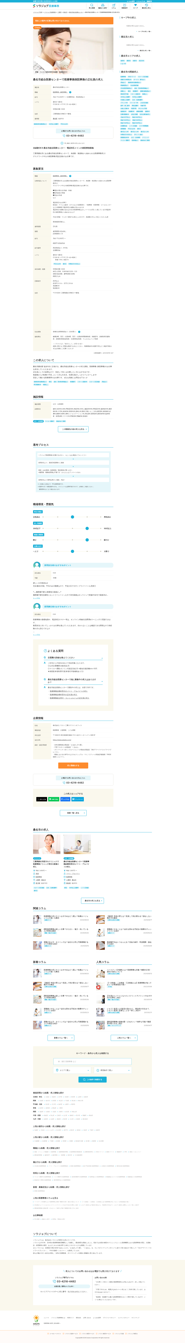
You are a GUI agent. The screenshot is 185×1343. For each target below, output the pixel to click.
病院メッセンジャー (135, 1152)
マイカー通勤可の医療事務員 (42, 1177)
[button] (73, 144)
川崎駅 (71, 1141)
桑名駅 (55, 118)
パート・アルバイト (73, 873)
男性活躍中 (135, 105)
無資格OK (123, 111)
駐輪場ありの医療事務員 (135, 1177)
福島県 (86, 1097)
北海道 (47, 1097)
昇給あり (104, 381)
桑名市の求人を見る (92, 901)
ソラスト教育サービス (104, 1333)
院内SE (70, 1155)
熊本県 (65, 1119)
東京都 (73, 1100)
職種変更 (149, 1)
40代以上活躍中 (53, 124)
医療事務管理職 (63, 1152)
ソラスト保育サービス (87, 1333)
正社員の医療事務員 (40, 1166)
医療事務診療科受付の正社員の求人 (63, 695)
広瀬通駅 (37, 1141)
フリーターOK (134, 102)
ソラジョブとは (140, 1)
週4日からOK (124, 131)
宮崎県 (78, 1119)
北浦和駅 (44, 1141)
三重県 (59, 12)
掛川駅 (88, 1141)
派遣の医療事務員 (75, 1166)
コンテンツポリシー (123, 1317)
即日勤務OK (37, 384)
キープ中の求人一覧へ (144, 31)
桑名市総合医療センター (76, 12)
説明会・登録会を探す (58, 1219)
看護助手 (119, 1152)
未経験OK (131, 111)
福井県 (60, 1104)
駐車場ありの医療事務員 (97, 1177)
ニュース (46, 1317)
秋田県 (73, 1097)
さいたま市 (50, 1130)
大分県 (72, 1119)
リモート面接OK (82, 381)
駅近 (50, 381)
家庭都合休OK (125, 137)
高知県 (91, 1115)
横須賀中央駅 (79, 1141)
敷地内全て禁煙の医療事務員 (42, 1180)
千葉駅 (52, 1141)
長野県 (73, 1104)
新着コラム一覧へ (61, 1038)
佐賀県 (52, 1119)
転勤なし (45, 384)
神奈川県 (80, 1100)
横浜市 (72, 1130)
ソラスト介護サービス (71, 1333)
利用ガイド (70, 1317)
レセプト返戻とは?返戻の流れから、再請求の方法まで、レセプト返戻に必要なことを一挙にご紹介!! (129, 1010)
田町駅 (64, 1141)
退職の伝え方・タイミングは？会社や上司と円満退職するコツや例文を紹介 (66, 943)
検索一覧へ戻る (73, 813)
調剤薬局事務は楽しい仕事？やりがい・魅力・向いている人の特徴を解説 (66, 930)
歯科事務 (54, 1155)
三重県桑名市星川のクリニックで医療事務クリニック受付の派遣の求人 (46, 864)
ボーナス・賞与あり (139, 79)
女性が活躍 (134, 114)
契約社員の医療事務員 (123, 1166)
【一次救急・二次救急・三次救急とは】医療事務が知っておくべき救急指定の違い (129, 984)
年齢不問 (143, 105)
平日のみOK (64, 124)
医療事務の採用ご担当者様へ (52, 1323)
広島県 (59, 1115)
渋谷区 (43, 1130)
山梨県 (67, 1104)
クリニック (145, 137)
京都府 (48, 1111)
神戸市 (66, 1130)
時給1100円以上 (125, 123)
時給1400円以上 (137, 117)
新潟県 (47, 1104)
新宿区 (79, 1130)
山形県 (79, 1097)
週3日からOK (135, 131)
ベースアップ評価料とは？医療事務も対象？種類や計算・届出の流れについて (129, 971)
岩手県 (60, 1097)
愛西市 (129, 60)
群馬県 (54, 1100)
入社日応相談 (144, 102)
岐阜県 (41, 1108)
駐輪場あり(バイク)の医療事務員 (115, 1177)
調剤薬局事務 (38, 1155)
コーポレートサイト (55, 1333)
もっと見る (36, 598)
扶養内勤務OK (125, 114)
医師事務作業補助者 (76, 1152)
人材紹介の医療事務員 (107, 1166)
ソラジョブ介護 (119, 1333)
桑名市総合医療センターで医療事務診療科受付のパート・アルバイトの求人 (76, 864)
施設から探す (46, 1219)
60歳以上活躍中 (125, 100)
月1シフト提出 (138, 134)
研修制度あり (124, 85)
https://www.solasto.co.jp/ (62, 740)
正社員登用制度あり (126, 88)
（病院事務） (63, 92)
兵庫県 (61, 1111)
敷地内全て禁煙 (60, 421)
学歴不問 (133, 108)
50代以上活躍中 (137, 97)
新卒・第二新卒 (125, 105)
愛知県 (54, 1108)
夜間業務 (123, 129)
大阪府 (54, 1111)
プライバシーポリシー (109, 1317)
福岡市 (98, 1130)
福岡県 (46, 1119)
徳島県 (72, 1115)
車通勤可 (72, 381)
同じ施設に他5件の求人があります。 (75, 143)
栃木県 (48, 1100)
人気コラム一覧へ (124, 1038)
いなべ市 (123, 63)
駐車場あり (135, 140)
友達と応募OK (125, 108)
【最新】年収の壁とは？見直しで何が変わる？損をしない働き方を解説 (129, 917)
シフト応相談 (133, 126)
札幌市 (36, 1130)
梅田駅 (94, 1141)
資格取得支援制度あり (40, 124)
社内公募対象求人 (145, 114)
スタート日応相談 (94, 381)
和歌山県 (74, 1111)
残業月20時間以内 (126, 79)
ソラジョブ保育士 (132, 1333)
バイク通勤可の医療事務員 (61, 1177)
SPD (125, 1152)
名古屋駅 (101, 1141)
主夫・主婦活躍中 (137, 100)
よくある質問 (131, 1)
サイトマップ (135, 1317)
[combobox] (93, 1062)
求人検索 (37, 1219)
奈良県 (67, 1111)
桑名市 (65, 12)
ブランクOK (124, 102)
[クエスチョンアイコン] (70, 92)
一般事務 (62, 1155)
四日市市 (141, 60)
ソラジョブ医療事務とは (58, 1317)
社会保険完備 (134, 85)
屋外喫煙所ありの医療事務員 (62, 1180)
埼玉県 (61, 1100)
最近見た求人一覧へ (145, 50)
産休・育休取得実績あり (61, 381)
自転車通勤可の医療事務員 (79, 1177)
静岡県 (48, 1108)
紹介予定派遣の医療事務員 (91, 1166)
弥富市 (135, 60)
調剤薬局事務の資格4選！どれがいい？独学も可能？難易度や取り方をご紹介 (129, 1022)
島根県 (46, 1115)
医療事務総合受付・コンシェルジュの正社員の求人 (69, 698)
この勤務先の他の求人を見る (73, 429)
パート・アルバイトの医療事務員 (58, 1166)
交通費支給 (124, 126)
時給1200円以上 (137, 120)
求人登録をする (73, 765)
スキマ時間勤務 (143, 126)
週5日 (64, 264)
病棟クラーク (110, 1152)
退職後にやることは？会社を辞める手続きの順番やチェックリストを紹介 (129, 930)
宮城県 (67, 1097)
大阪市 (85, 1130)
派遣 (37, 873)
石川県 (54, 1104)
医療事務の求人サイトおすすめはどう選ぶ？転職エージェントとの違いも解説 (66, 917)
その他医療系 (78, 1155)
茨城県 (41, 1100)
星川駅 (38, 883)
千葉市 (91, 1130)
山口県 (65, 1115)
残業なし (123, 91)
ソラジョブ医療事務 (50, 12)
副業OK (147, 111)
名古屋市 (58, 1130)
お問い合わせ (87, 1317)
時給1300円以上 (125, 120)
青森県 (54, 1097)
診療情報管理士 (88, 1152)
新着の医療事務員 (39, 1191)
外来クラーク (132, 76)
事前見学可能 (124, 94)
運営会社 (78, 1317)
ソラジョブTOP (37, 12)
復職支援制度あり (145, 91)
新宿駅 (58, 1141)
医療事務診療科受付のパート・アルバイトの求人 (69, 691)
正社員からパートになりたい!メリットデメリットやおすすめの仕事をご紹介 (129, 997)
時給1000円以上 (137, 123)
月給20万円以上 (125, 117)
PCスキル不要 (143, 108)
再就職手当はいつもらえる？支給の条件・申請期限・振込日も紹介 (129, 943)
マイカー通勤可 (49, 421)
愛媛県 (84, 1115)
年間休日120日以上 (74, 264)
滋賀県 (41, 1111)
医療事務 (56, 92)
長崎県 (59, 1119)
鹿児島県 (85, 1119)
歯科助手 (47, 1155)
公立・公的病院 (38, 421)
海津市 (123, 60)
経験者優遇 (140, 111)
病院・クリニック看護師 (41, 1152)
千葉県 (67, 1100)
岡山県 (52, 1115)
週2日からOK (145, 131)
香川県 (78, 1115)
